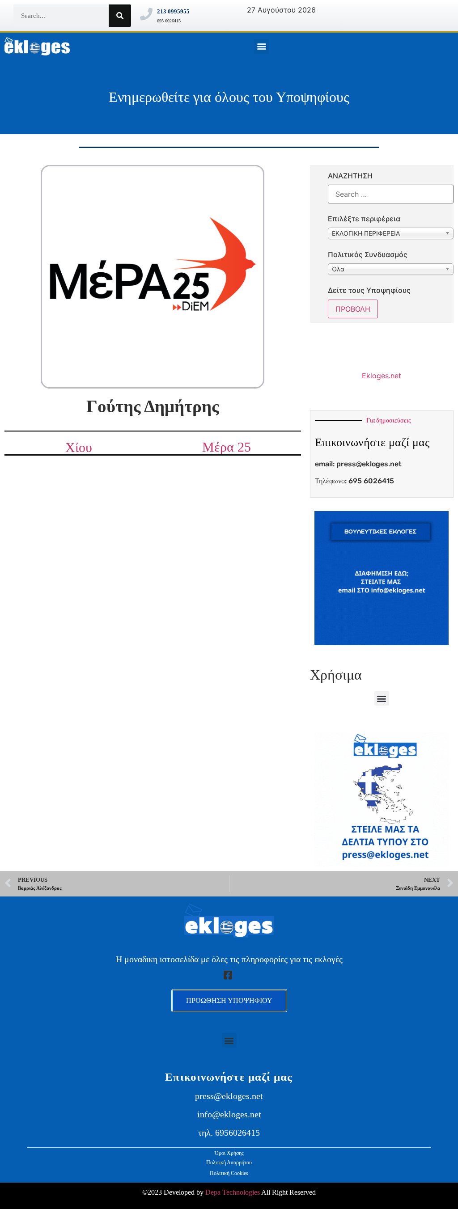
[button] (261, 46)
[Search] (120, 15)
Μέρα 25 (226, 447)
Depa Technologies (232, 1192)
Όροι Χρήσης (229, 1153)
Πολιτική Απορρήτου (229, 1162)
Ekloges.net (381, 375)
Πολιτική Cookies (229, 1173)
